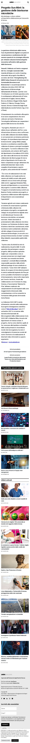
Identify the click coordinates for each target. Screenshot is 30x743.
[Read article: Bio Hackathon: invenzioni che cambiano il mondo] (15, 420)
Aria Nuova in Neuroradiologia (9, 408)
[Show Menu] (2, 2)
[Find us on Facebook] (1, 699)
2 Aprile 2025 (4, 452)
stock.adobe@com (14, 342)
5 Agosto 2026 (5, 662)
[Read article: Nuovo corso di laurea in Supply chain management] (15, 462)
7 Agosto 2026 (5, 637)
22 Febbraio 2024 (5, 23)
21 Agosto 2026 (5, 551)
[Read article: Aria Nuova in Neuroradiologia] (15, 400)
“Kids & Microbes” (12, 309)
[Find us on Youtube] (4, 699)
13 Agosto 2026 (5, 595)
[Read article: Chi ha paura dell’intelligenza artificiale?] (15, 442)
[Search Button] (28, 2)
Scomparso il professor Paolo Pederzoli (13, 635)
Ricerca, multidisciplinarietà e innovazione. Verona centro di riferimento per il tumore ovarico (14, 658)
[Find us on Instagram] (9, 699)
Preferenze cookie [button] (6, 740)
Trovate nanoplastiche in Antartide (12, 614)
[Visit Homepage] (14, 2)
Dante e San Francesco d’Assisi (11, 570)
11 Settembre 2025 (5, 410)
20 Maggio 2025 (5, 432)
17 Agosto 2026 (5, 572)
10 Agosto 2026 (5, 616)
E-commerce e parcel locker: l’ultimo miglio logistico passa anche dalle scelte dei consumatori (15, 547)
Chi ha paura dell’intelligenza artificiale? (12, 450)
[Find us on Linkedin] (7, 699)
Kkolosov (5, 342)
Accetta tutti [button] (15, 740)
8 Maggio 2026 (5, 390)
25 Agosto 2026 (5, 503)
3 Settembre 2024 (5, 474)
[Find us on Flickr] (12, 699)
